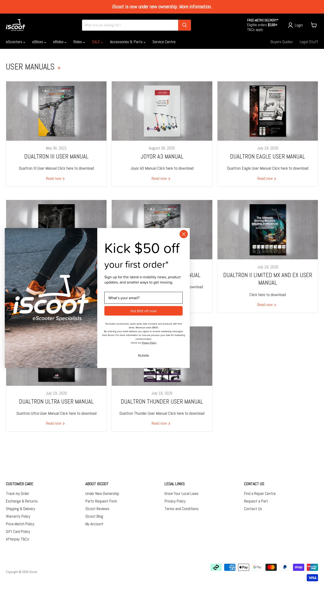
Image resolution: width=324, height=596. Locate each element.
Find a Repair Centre (260, 493)
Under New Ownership (102, 493)
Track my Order (17, 493)
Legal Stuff (309, 41)
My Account (94, 523)
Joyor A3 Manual (162, 156)
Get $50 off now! (143, 310)
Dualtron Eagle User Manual (267, 156)
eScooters (14, 41)
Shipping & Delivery (20, 508)
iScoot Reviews (97, 508)
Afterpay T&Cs (17, 539)
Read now (54, 178)
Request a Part (256, 501)
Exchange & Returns (22, 501)
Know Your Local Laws (182, 493)
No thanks (143, 355)
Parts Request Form (101, 501)
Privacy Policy (175, 501)
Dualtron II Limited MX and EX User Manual (267, 279)
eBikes (38, 41)
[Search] (184, 25)
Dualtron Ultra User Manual (56, 401)
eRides (59, 41)
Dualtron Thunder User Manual (162, 401)
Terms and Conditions (182, 508)
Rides (78, 41)
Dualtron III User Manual (56, 156)
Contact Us (253, 508)
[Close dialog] (184, 234)
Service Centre (164, 41)
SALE (96, 41)
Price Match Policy (20, 523)
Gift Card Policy (18, 531)
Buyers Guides (281, 41)
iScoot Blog (94, 516)
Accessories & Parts (126, 41)
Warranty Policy (18, 516)
